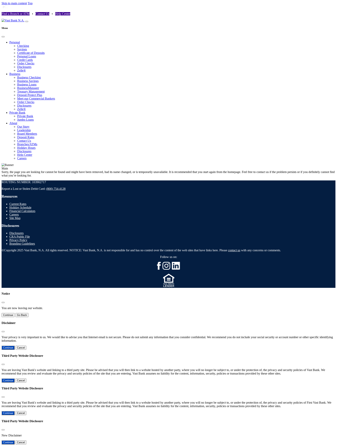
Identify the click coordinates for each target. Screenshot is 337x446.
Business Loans (26, 84)
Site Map (14, 218)
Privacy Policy (18, 240)
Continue (8, 315)
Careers (22, 158)
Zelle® (21, 70)
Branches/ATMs (27, 144)
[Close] (3, 36)
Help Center (62, 13)
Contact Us (42, 13)
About (13, 123)
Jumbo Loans (25, 119)
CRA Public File (19, 236)
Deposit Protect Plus (29, 95)
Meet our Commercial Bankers (36, 98)
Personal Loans (26, 56)
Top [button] (30, 3)
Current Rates (17, 204)
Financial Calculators (22, 211)
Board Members (27, 133)
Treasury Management (31, 91)
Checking (23, 45)
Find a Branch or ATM (16, 13)
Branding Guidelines (22, 243)
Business (14, 74)
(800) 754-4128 (56, 188)
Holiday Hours (26, 147)
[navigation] (26, 21)
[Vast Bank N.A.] (13, 20)
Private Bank (17, 112)
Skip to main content (14, 3)
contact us (234, 250)
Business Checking (29, 77)
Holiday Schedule (20, 207)
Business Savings (28, 81)
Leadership (24, 130)
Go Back (22, 315)
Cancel (21, 347)
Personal (14, 42)
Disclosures (24, 67)
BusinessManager (28, 88)
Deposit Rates (25, 137)
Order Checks (25, 63)
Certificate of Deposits (31, 52)
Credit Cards (25, 60)
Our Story (23, 126)
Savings (22, 49)
